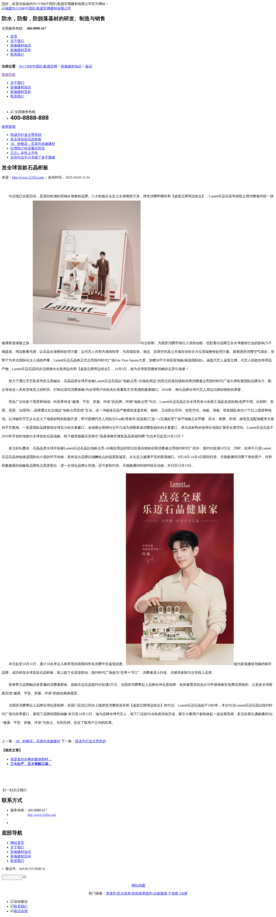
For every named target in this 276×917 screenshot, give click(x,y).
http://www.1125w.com (28, 177)
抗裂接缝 (160, 893)
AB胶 (183, 893)
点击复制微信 (11, 877)
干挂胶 (173, 893)
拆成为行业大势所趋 (25, 135)
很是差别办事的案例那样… (31, 759)
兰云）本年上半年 (24, 153)
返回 (88, 66)
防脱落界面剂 (142, 893)
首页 (13, 36)
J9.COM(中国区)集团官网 (38, 66)
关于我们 (17, 41)
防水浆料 (124, 893)
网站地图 (138, 885)
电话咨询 (21, 911)
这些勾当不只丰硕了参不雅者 (32, 157)
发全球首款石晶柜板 (25, 139)
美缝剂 (111, 893)
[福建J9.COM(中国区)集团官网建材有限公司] (36, 8)
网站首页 (17, 843)
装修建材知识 (20, 45)
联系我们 (17, 54)
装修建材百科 (20, 50)
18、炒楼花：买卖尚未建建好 (32, 144)
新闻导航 (9, 75)
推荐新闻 (9, 127)
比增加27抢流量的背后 (27, 148)
